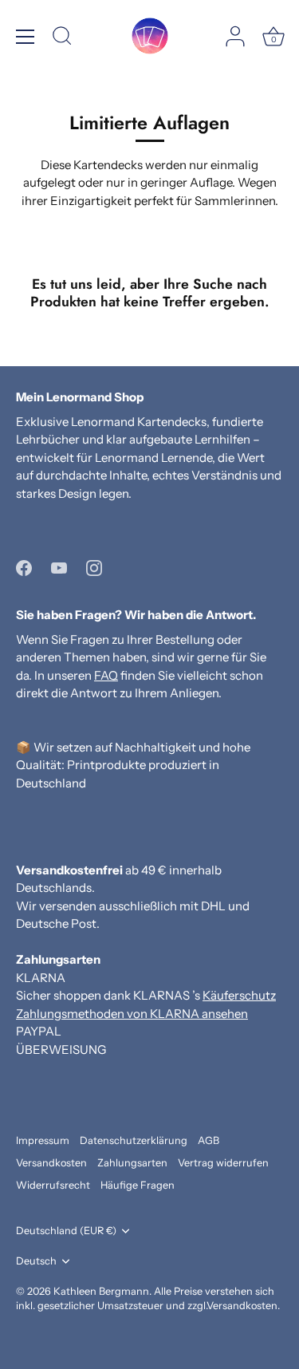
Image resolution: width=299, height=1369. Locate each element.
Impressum (42, 1140)
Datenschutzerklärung (133, 1140)
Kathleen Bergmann (101, 1291)
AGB (208, 1140)
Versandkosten (51, 1163)
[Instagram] (94, 566)
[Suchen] (62, 38)
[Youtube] (59, 566)
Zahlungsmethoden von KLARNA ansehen (132, 1013)
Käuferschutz (239, 995)
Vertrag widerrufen (223, 1163)
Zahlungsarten (132, 1163)
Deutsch (36, 1261)
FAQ (106, 675)
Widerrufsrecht (53, 1185)
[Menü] (25, 36)
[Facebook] (24, 566)
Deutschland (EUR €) (66, 1231)
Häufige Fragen (137, 1185)
